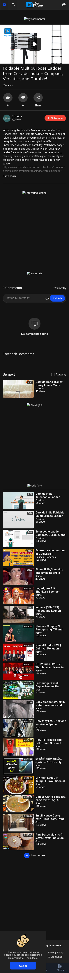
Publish (57, 298)
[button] (34, 44)
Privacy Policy (56, 952)
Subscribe (57, 118)
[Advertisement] (34, 233)
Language (56, 956)
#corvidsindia (10, 170)
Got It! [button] (23, 965)
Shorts (60, 970)
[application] (34, 44)
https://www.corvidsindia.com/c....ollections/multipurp (34, 167)
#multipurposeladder (31, 170)
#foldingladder (52, 170)
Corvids (17, 116)
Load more (38, 855)
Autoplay (61, 374)
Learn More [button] (32, 958)
